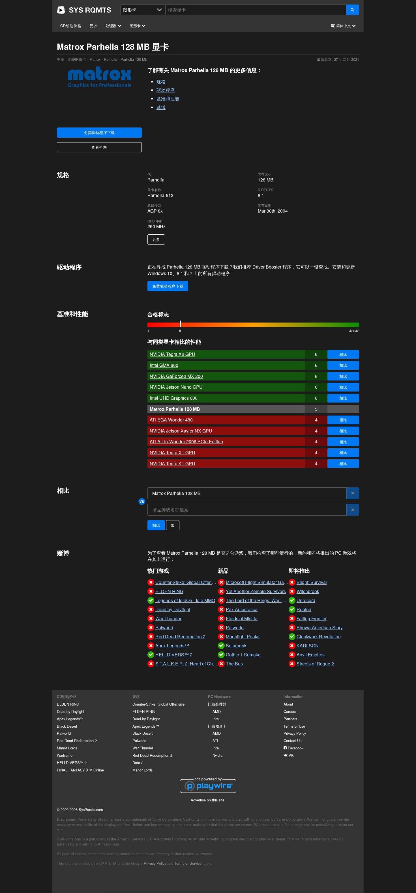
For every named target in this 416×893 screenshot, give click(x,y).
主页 (84, 10)
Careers (290, 711)
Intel (216, 718)
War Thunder (142, 748)
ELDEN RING (68, 704)
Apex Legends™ (70, 718)
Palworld (64, 733)
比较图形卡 (77, 59)
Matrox (94, 59)
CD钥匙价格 (71, 25)
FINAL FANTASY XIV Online (80, 770)
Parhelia (110, 59)
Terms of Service (187, 863)
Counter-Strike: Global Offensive (158, 704)
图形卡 (136, 25)
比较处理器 (217, 704)
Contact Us (292, 740)
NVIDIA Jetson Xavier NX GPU (181, 430)
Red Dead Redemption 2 (77, 740)
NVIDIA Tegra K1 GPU (172, 463)
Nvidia (217, 755)
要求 (94, 25)
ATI (215, 740)
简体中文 (343, 25)
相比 (343, 354)
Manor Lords (67, 748)
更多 (156, 239)
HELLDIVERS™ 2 (72, 762)
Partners (290, 718)
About (288, 704)
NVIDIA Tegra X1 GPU (172, 452)
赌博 (161, 107)
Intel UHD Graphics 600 (174, 398)
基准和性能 (167, 98)
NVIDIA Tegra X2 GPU (172, 354)
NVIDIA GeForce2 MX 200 (176, 376)
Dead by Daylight (70, 711)
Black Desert (67, 726)
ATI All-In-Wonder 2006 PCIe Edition (186, 441)
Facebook (295, 748)
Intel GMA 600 (164, 365)
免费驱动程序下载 (99, 132)
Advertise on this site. (208, 800)
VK (291, 755)
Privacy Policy (295, 733)
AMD (217, 711)
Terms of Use (294, 726)
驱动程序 (165, 90)
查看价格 (99, 147)
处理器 (112, 25)
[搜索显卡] (352, 10)
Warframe (64, 755)
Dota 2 (137, 762)
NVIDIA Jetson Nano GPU (176, 387)
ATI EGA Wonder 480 (171, 419)
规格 (161, 81)
